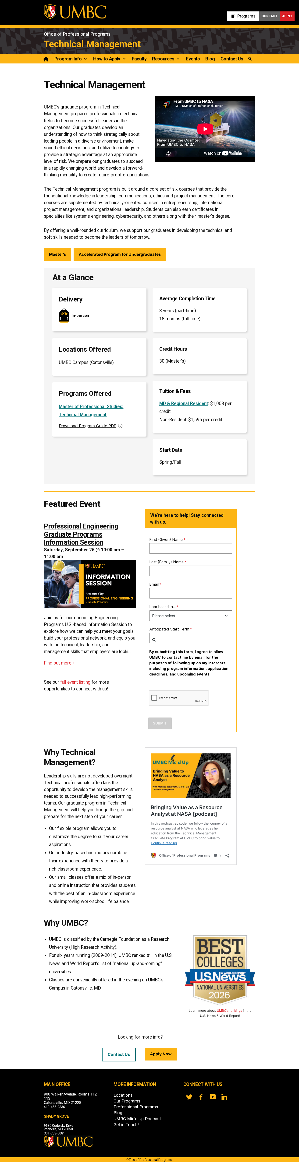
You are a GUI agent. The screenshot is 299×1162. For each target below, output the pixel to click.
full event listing (75, 682)
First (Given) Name (166, 539)
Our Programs (127, 1101)
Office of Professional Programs (77, 34)
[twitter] (189, 1097)
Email (154, 584)
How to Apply (106, 59)
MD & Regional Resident (183, 403)
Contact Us (232, 59)
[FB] (201, 1097)
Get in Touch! (126, 1124)
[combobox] (190, 638)
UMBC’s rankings (229, 1010)
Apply (287, 16)
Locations (123, 1095)
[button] (249, 59)
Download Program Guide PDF (87, 426)
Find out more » (59, 663)
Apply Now (161, 1053)
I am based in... (162, 606)
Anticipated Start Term (169, 629)
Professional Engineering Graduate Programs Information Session (81, 534)
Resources (163, 59)
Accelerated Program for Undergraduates (120, 254)
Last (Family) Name (166, 562)
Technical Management (92, 44)
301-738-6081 (54, 1133)
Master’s (57, 254)
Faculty (139, 59)
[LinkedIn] (224, 1097)
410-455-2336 (54, 1107)
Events (193, 59)
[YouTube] (212, 1097)
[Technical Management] (46, 58)
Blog (210, 59)
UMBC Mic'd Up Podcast (137, 1118)
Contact (270, 16)
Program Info (68, 59)
